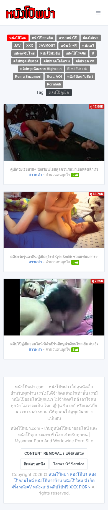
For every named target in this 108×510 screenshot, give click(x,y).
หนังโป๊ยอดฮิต (42, 38)
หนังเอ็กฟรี (69, 46)
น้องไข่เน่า (91, 38)
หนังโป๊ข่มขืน (50, 53)
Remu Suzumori (28, 77)
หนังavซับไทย (24, 53)
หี (93, 53)
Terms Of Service (68, 464)
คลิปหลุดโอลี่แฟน (56, 61)
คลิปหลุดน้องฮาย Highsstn (41, 69)
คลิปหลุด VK (85, 61)
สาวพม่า (35, 174)
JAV (17, 46)
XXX (29, 46)
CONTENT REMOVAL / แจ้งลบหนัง (54, 453)
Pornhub (54, 84)
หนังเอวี (88, 46)
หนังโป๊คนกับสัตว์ (80, 77)
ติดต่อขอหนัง (34, 464)
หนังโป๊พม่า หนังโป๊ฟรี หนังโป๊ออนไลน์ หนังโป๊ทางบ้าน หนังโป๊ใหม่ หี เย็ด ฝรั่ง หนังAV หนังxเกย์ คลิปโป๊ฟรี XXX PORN (53, 481)
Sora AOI (54, 77)
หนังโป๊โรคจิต (76, 53)
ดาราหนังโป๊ (68, 38)
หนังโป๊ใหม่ (17, 38)
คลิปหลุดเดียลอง (25, 61)
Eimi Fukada (77, 69)
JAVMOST (47, 46)
